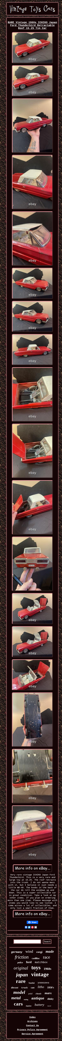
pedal (30, 994)
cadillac (36, 958)
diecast (14, 987)
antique (37, 998)
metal (16, 998)
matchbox (41, 962)
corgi (39, 951)
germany (16, 952)
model (19, 992)
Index (32, 1017)
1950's (50, 987)
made (50, 951)
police (20, 962)
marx (48, 993)
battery (39, 1005)
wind (29, 951)
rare (21, 981)
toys (36, 967)
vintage (40, 974)
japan (22, 974)
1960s (47, 968)
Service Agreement (32, 1034)
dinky (50, 998)
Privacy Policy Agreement (32, 1029)
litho (41, 987)
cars (18, 1004)
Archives (32, 1021)
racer (49, 1006)
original (21, 968)
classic (38, 993)
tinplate (28, 1006)
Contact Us (32, 1025)
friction (22, 957)
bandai (31, 983)
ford (29, 962)
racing (26, 999)
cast (32, 987)
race (46, 957)
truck (24, 988)
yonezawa (43, 982)
